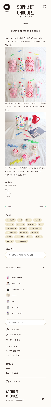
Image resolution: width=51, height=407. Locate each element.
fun (20, 220)
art (40, 224)
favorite (19, 237)
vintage (31, 224)
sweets (20, 224)
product (10, 220)
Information (35, 228)
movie (23, 228)
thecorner (21, 241)
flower (34, 233)
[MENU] (6, 7)
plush (9, 196)
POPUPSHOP (11, 228)
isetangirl (11, 233)
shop (28, 220)
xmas (9, 237)
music (37, 220)
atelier (10, 224)
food (29, 237)
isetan (9, 241)
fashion (23, 233)
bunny (9, 193)
